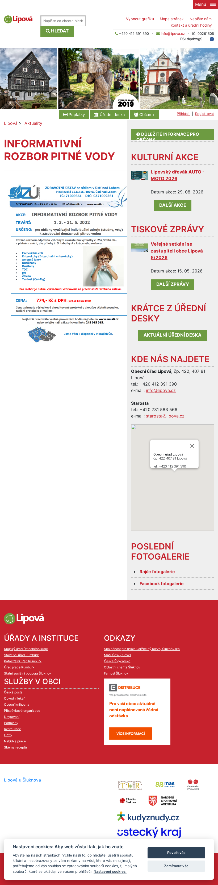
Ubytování (11, 717)
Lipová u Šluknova (22, 780)
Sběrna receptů (15, 747)
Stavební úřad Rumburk (21, 655)
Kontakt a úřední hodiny (191, 25)
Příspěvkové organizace (22, 711)
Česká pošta (13, 692)
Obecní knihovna (16, 704)
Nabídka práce (15, 741)
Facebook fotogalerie (162, 583)
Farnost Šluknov (116, 673)
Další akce (172, 205)
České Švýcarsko (117, 661)
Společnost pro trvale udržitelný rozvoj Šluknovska (142, 649)
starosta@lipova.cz (165, 416)
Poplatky (76, 114)
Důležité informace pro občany (167, 135)
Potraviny (11, 723)
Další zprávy (172, 284)
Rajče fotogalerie (157, 571)
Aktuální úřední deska (173, 335)
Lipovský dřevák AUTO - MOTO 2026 (177, 175)
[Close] (192, 446)
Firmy (8, 735)
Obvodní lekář (14, 698)
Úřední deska (112, 114)
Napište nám (201, 18)
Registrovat (204, 113)
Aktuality (33, 123)
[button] (183, 484)
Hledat (59, 31)
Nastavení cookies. (110, 871)
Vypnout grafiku (140, 18)
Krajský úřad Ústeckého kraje (26, 649)
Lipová (11, 123)
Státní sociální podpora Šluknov (27, 673)
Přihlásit (183, 113)
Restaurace (12, 729)
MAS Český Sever (117, 655)
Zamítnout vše (176, 866)
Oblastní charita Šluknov (122, 667)
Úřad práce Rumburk (19, 667)
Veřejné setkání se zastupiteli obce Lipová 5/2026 (177, 250)
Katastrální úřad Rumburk (22, 661)
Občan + (146, 114)
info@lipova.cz (173, 33)
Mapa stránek (172, 18)
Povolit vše (176, 852)
